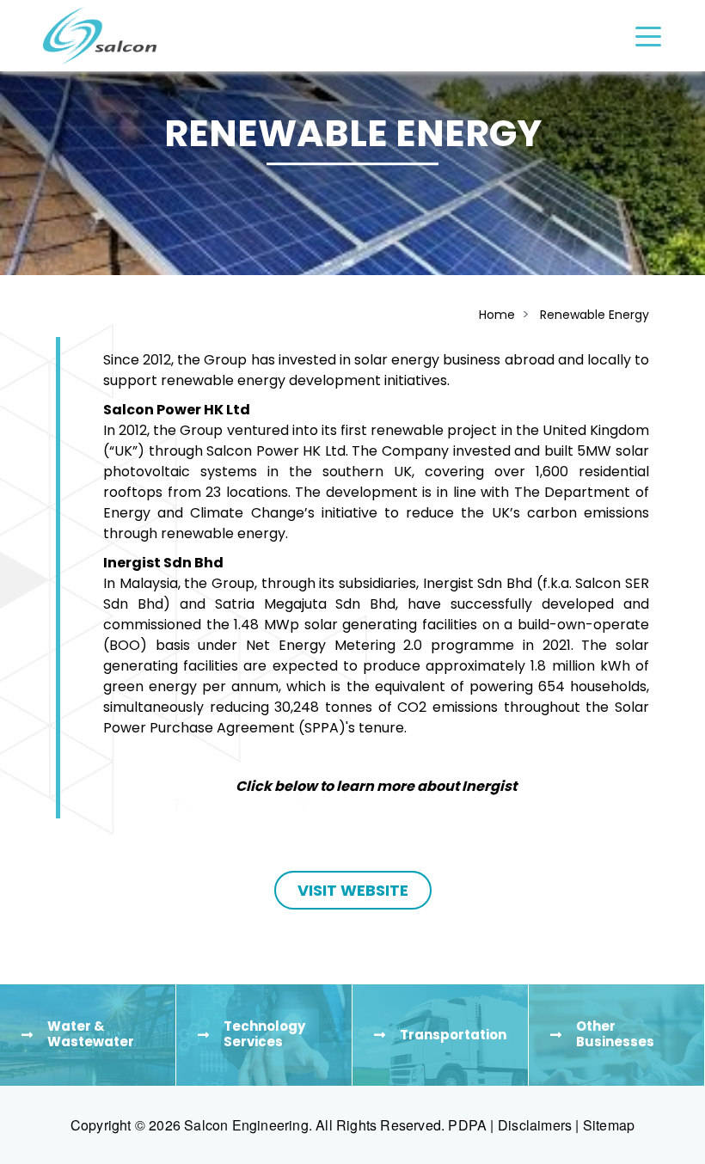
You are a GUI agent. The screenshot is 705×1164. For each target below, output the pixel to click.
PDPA (467, 1125)
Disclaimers (535, 1125)
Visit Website (352, 890)
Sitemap (608, 1125)
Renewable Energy (594, 314)
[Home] (99, 35)
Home (497, 314)
